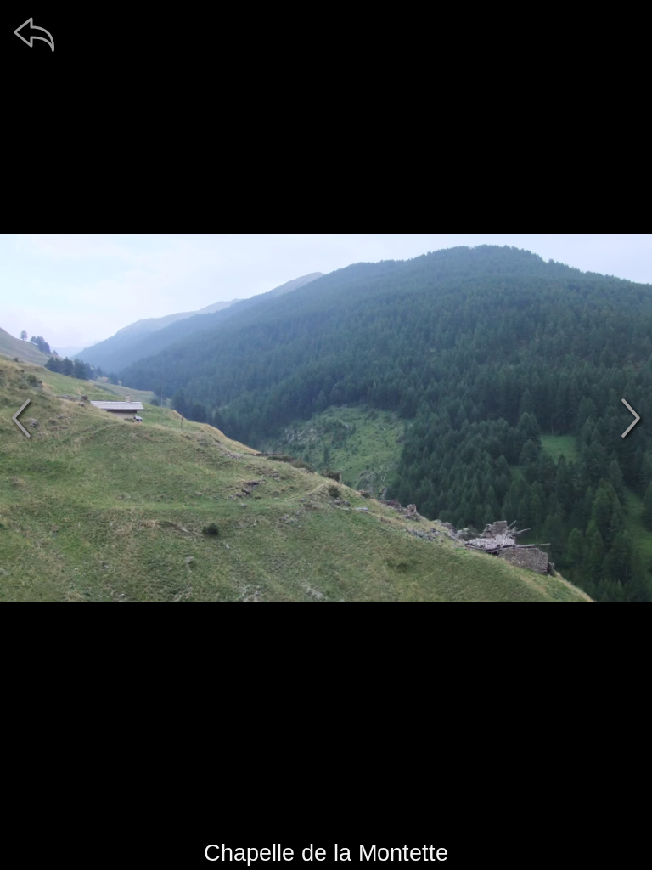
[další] (631, 418)
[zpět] (33, 33)
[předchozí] (21, 418)
